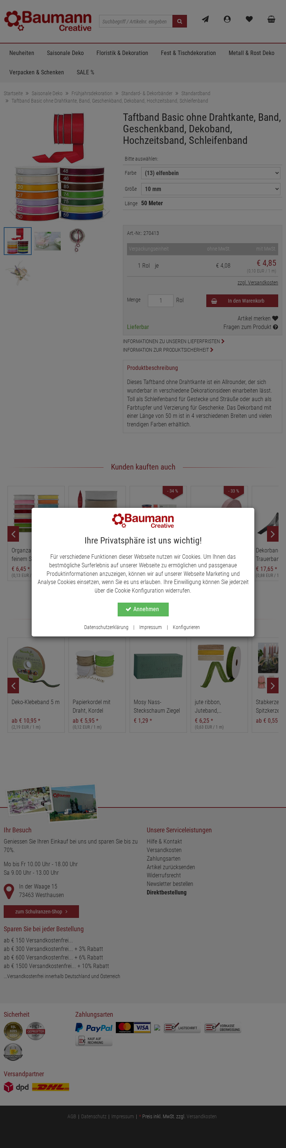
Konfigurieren (186, 627)
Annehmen (146, 609)
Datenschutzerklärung (106, 627)
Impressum (150, 627)
